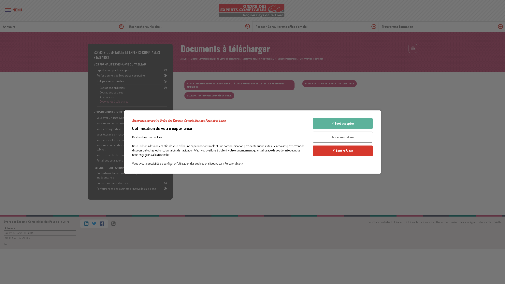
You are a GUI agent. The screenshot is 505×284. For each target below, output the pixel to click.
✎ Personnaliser (342, 137)
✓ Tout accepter (342, 123)
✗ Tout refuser (342, 150)
